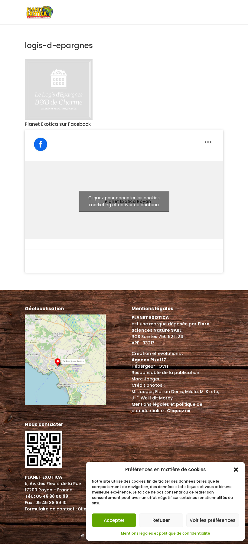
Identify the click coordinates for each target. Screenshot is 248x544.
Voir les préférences (213, 520)
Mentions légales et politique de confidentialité (165, 533)
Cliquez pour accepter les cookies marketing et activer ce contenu (124, 201)
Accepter (114, 520)
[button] (236, 470)
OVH (163, 366)
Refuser (161, 520)
